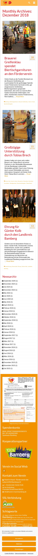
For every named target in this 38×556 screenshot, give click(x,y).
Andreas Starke (18, 515)
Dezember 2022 (9, 290)
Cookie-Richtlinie (9, 553)
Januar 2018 (8, 332)
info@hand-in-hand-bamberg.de (15, 492)
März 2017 (7, 341)
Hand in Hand (31, 101)
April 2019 (7, 305)
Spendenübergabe (8, 103)
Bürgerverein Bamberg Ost (8, 521)
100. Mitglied (5, 515)
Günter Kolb (7, 181)
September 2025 (9, 281)
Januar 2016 (8, 359)
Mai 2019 (7, 302)
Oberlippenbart (13, 183)
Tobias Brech (29, 183)
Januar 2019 (8, 311)
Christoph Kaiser (19, 521)
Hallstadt (19, 526)
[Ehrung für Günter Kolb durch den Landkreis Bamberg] (19, 205)
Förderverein (9, 523)
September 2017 (9, 335)
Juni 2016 (7, 353)
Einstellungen (19, 549)
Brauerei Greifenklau (23, 101)
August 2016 (8, 350)
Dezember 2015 (9, 362)
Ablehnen (19, 544)
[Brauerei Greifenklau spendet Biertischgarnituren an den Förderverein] (19, 37)
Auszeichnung (8, 266)
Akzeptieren (19, 538)
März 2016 (7, 356)
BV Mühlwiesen (9, 519)
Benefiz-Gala (16, 517)
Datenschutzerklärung (21, 553)
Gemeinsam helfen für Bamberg (24, 524)
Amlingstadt (11, 515)
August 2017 (8, 338)
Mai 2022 (7, 293)
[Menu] (34, 3)
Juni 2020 (7, 299)
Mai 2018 (7, 323)
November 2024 (9, 284)
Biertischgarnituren (14, 101)
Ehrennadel (14, 266)
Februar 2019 (8, 308)
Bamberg (7, 101)
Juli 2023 (7, 287)
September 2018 (9, 320)
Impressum (30, 553)
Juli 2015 (7, 368)
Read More (20, 96)
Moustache (20, 181)
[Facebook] (4, 470)
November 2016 (9, 347)
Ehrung (19, 266)
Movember (25, 181)
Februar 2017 (8, 344)
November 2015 (9, 365)
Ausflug (24, 515)
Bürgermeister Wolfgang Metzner (21, 519)
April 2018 (7, 326)
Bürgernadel (32, 519)
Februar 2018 (8, 329)
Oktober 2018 (8, 317)
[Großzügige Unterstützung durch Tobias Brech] (19, 126)
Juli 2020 (7, 296)
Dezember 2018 (9, 314)
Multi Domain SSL (8, 507)
